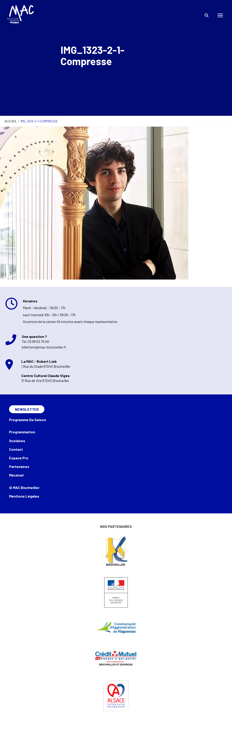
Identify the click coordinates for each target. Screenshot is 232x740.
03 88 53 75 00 (38, 341)
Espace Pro (18, 458)
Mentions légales (24, 496)
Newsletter (27, 409)
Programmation (22, 432)
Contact (16, 449)
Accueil (11, 121)
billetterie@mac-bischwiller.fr (44, 347)
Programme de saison (27, 419)
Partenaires (19, 466)
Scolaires (17, 441)
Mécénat (16, 475)
